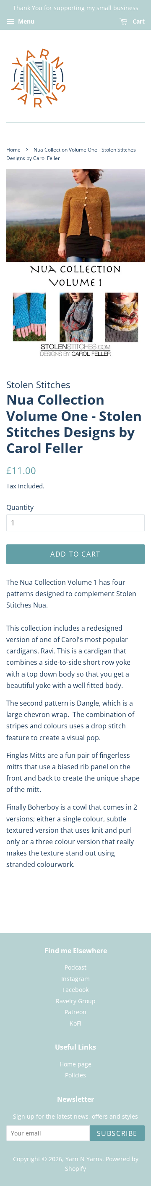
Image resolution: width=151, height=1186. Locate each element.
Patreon (75, 1012)
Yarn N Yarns (83, 1159)
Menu (25, 21)
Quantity (20, 507)
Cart (138, 21)
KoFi (75, 1023)
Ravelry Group (76, 1001)
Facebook (75, 990)
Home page (75, 1064)
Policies (75, 1075)
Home (13, 149)
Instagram (75, 979)
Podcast (75, 967)
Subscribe (117, 1133)
